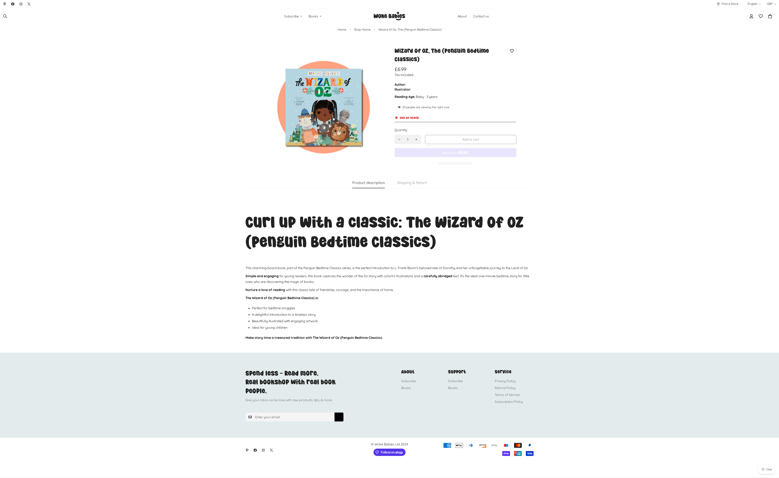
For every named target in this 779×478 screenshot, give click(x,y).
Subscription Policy (509, 402)
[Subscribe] (339, 417)
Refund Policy (505, 388)
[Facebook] (12, 4)
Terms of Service (507, 395)
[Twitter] (29, 4)
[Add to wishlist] (511, 51)
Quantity (401, 130)
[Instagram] (21, 4)
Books (313, 16)
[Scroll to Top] (771, 456)
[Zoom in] (375, 55)
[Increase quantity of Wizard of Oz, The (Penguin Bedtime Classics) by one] (416, 139)
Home (342, 29)
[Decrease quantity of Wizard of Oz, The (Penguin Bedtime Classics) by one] (399, 139)
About (462, 16)
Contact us (481, 16)
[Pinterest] (4, 4)
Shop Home (362, 29)
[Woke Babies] (389, 16)
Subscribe (291, 16)
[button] (770, 16)
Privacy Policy (505, 381)
